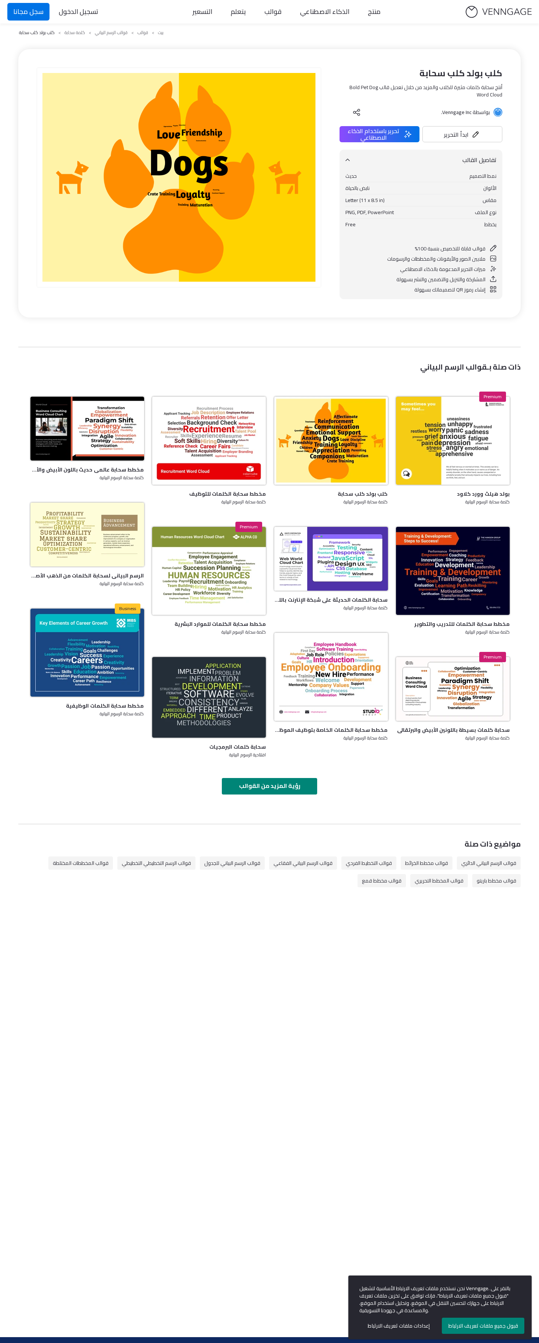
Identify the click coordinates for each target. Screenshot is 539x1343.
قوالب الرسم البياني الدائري (488, 863)
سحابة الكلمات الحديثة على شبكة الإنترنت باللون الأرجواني (331, 599)
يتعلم (238, 11)
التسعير (202, 11)
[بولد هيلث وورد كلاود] (453, 441)
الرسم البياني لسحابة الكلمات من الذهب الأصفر (87, 575)
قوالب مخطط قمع (382, 880)
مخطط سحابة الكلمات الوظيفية (105, 705)
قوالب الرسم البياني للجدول (232, 863)
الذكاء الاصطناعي (324, 11)
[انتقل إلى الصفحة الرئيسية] (499, 12)
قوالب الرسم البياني (111, 33)
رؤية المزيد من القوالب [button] (269, 785)
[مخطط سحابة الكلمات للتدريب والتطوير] (453, 571)
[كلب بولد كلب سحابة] (331, 441)
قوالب (273, 11)
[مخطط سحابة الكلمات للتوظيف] (209, 441)
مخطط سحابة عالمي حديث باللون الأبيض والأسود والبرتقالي (87, 469)
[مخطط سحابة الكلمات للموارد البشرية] (209, 571)
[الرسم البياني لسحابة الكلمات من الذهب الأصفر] (87, 534)
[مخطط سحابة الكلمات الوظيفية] (87, 653)
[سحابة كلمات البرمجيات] (209, 697)
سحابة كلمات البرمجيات (237, 747)
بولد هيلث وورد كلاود (483, 494)
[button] (462, 134)
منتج (374, 11)
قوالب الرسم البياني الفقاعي (303, 863)
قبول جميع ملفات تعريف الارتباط (483, 1326)
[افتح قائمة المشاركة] (357, 112)
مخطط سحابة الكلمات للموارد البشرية (220, 624)
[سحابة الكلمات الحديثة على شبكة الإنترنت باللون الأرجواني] (331, 559)
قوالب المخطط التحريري (439, 880)
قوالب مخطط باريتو (496, 880)
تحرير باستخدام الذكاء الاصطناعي (373, 134)
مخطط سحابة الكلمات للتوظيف (227, 494)
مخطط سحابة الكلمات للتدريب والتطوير (462, 624)
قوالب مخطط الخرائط (426, 863)
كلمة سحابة (75, 33)
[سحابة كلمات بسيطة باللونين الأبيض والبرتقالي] (453, 689)
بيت (161, 33)
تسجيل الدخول (78, 11)
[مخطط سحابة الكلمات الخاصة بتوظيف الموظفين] (331, 677)
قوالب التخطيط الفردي (369, 863)
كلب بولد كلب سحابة (363, 494)
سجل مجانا (28, 11)
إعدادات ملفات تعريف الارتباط (399, 1326)
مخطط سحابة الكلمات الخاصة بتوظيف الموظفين (331, 730)
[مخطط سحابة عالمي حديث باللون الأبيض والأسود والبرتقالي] (87, 428)
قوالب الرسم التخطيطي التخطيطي (156, 863)
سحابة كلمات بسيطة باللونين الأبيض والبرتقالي (453, 730)
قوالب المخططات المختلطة (81, 863)
